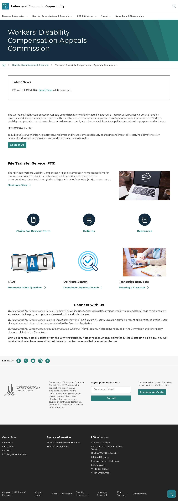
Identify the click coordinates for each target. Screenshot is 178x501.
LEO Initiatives (85, 16)
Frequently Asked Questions (25, 287)
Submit (111, 398)
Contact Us (17, 145)
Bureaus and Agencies (58, 446)
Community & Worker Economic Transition (107, 448)
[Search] (174, 6)
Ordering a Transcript (132, 287)
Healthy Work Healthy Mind (104, 453)
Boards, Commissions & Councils (51, 16)
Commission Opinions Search (81, 287)
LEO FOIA (7, 450)
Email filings (45, 90)
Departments (139, 493)
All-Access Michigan (100, 442)
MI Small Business (100, 457)
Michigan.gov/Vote (152, 392)
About (104, 16)
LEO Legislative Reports (14, 454)
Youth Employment (100, 473)
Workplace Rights (99, 469)
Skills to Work (97, 465)
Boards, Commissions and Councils (63, 442)
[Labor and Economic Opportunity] (4, 64)
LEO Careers (8, 446)
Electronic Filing (17, 185)
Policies (53, 493)
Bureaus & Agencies (13, 16)
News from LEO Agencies (129, 16)
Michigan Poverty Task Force (105, 461)
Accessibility (66, 493)
